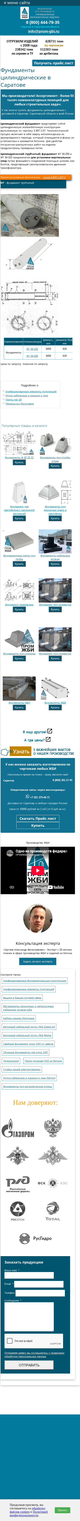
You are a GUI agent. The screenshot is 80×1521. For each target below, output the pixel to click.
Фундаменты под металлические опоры (27, 1086)
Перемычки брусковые (19, 403)
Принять (62, 1510)
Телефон (10, 1293)
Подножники (11, 1060)
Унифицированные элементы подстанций (31, 391)
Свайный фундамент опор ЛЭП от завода (28, 1043)
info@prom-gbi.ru (43, 31)
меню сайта (17, 3)
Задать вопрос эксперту (37, 961)
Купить (19, 462)
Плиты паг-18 (13, 399)
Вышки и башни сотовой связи (22, 997)
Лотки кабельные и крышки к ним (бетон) (29, 1078)
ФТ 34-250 (32, 356)
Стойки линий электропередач (22, 1069)
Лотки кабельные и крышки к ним (26, 395)
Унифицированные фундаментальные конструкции (34, 980)
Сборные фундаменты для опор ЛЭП (25, 1052)
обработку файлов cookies (27, 1510)
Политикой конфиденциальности (29, 1513)
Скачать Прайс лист (38, 819)
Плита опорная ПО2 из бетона (43, 1060)
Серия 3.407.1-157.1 (54, 177)
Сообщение (12, 1300)
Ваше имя (11, 1270)
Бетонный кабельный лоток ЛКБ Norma (27, 1035)
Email (8, 1284)
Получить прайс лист (53, 63)
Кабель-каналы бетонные (18, 1018)
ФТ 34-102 (32, 349)
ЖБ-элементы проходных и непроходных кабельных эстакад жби (28, 1008)
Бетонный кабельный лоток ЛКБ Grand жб (29, 1026)
